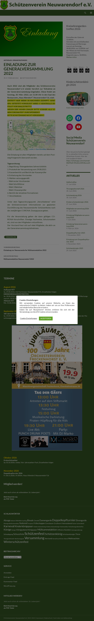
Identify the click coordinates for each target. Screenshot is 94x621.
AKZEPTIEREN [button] (45, 318)
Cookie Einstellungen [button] (28, 318)
